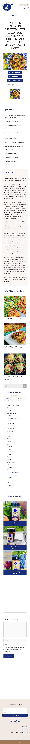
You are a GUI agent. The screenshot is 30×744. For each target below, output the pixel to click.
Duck (9, 436)
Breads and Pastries (13, 418)
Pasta (9, 454)
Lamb (9, 449)
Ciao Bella (11, 428)
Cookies (10, 431)
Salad (9, 465)
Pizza (9, 457)
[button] (24, 5)
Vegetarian (11, 485)
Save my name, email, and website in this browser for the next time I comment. (15, 649)
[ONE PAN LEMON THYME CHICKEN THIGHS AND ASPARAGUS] (15, 367)
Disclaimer (25, 727)
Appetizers (11, 408)
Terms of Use (24, 729)
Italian (10, 446)
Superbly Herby (12, 475)
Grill (9, 444)
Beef (9, 415)
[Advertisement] (15, 593)
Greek (10, 441)
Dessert (10, 434)
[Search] (25, 386)
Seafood (10, 467)
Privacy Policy (24, 726)
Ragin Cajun (11, 462)
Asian (9, 410)
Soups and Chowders (13, 472)
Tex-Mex (10, 480)
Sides (9, 470)
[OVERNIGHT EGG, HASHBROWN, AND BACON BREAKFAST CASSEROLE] (15, 337)
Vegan (10, 483)
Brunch (10, 421)
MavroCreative (24, 732)
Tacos (10, 477)
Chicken (10, 85)
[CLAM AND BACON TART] (15, 308)
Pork (21, 85)
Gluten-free (16, 85)
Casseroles (11, 423)
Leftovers (10, 452)
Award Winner (12, 413)
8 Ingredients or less (13, 405)
